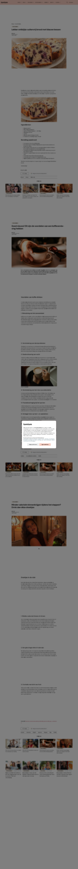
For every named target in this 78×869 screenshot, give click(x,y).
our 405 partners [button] (38, 427)
